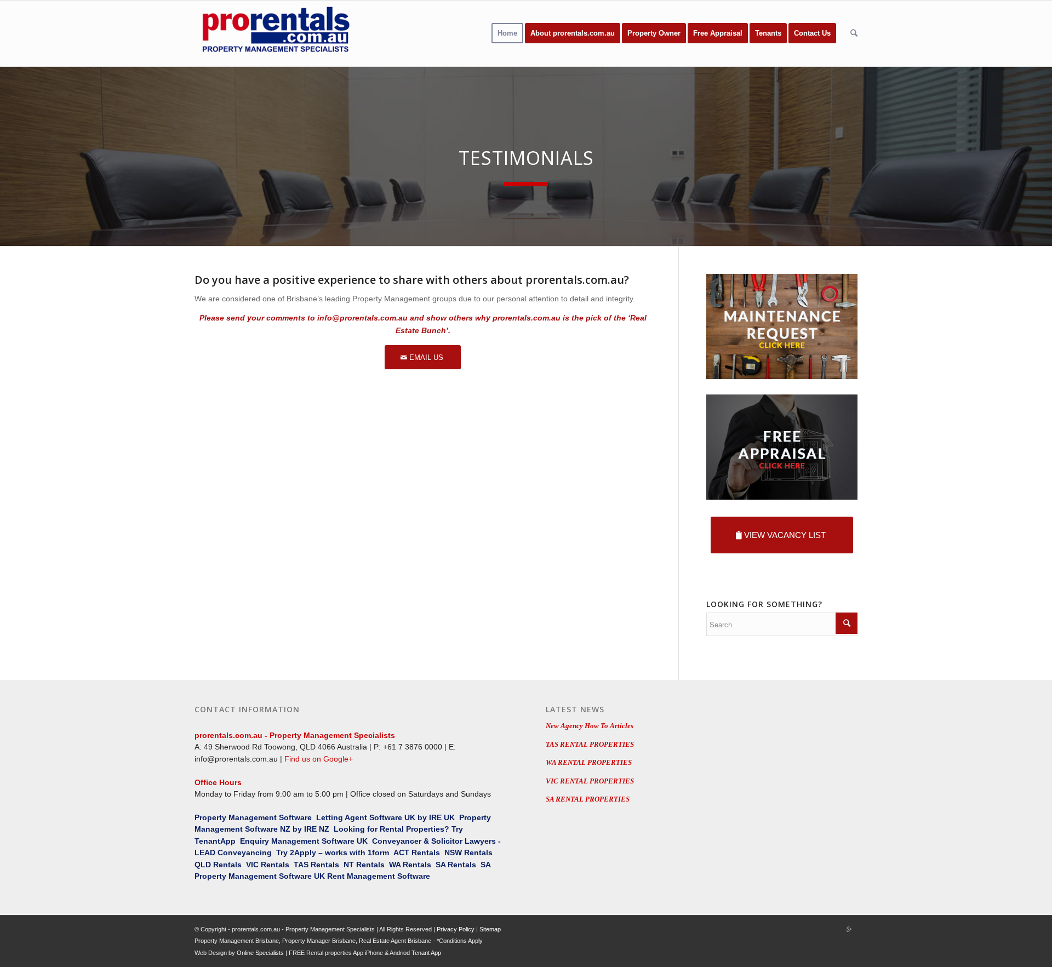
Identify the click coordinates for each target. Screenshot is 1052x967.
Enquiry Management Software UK (304, 841)
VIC (252, 864)
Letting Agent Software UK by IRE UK (385, 817)
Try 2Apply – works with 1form (332, 852)
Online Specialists (260, 952)
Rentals (425, 852)
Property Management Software (253, 817)
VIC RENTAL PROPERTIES (590, 781)
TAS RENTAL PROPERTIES (590, 744)
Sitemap (490, 929)
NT (349, 864)
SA (440, 864)
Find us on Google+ (318, 758)
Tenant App (426, 952)
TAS (301, 864)
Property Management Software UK (260, 876)
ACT (401, 852)
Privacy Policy (455, 929)
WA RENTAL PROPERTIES (589, 762)
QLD (203, 864)
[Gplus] (849, 929)
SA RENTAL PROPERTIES (588, 799)
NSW (453, 852)
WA (395, 864)
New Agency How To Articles (589, 726)
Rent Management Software (378, 876)
